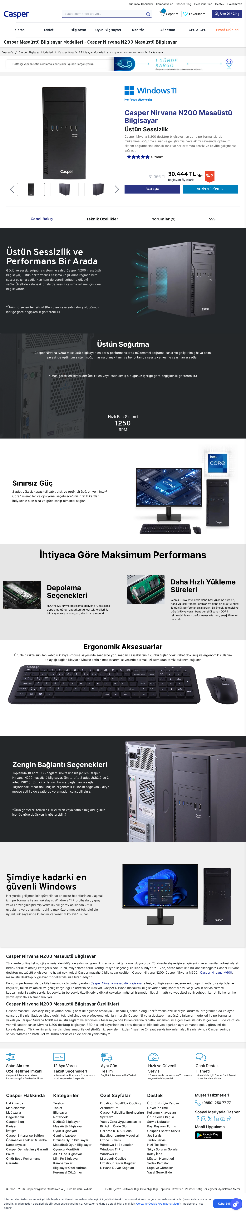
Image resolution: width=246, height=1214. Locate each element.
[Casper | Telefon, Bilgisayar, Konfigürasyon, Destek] (30, 14)
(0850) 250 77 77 (216, 1103)
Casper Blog (183, 4)
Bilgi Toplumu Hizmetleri (168, 1189)
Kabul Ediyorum (228, 1203)
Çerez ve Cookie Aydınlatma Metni (157, 1203)
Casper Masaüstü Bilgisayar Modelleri (81, 52)
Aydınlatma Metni (229, 1189)
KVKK (108, 1189)
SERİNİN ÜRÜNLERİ (210, 189)
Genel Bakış (42, 218)
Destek (219, 4)
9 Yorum (157, 157)
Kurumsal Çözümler (141, 4)
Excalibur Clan (203, 4)
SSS (212, 219)
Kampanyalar (164, 4)
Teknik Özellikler (102, 219)
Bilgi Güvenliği (143, 1189)
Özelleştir (152, 189)
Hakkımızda (234, 4)
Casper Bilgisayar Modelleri (36, 52)
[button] (12, 189)
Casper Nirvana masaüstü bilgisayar (117, 983)
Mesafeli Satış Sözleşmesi (201, 1189)
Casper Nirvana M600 (216, 972)
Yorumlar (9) (163, 219)
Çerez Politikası (123, 1189)
